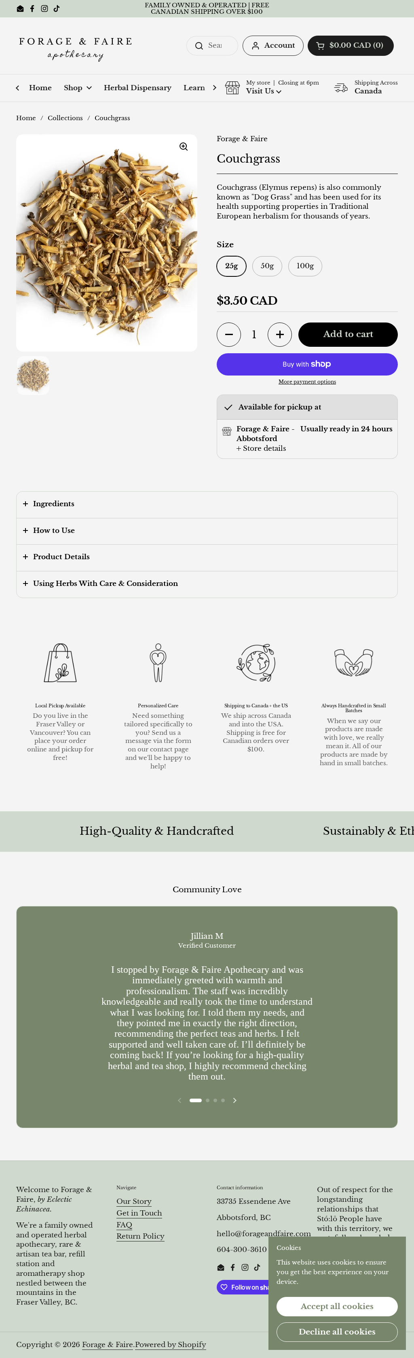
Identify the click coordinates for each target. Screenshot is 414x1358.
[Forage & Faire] (76, 45)
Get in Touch (139, 1213)
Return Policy (140, 1236)
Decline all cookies (337, 1332)
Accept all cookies (337, 1306)
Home (26, 118)
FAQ (124, 1225)
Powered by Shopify (170, 1345)
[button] (351, 46)
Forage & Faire (107, 1345)
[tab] (261, 449)
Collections (65, 118)
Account (279, 45)
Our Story (134, 1201)
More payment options (307, 382)
